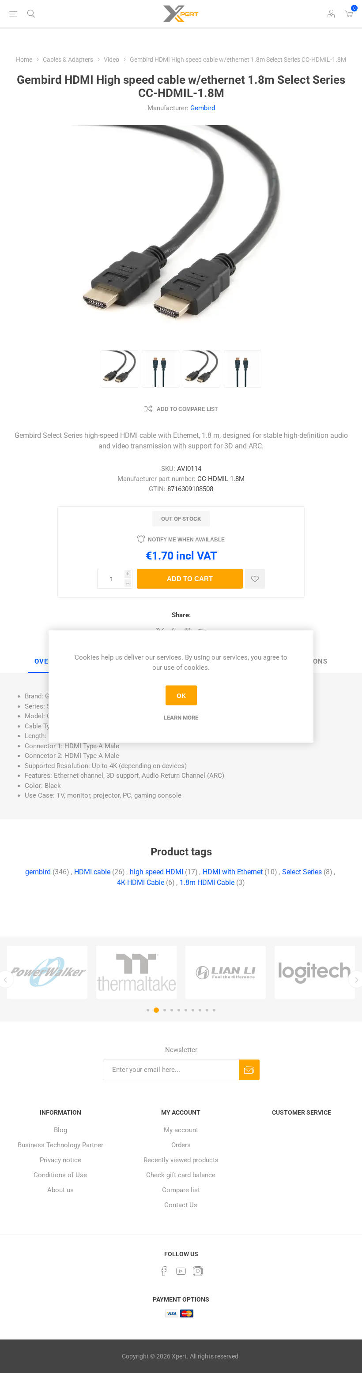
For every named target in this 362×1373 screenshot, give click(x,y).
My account (181, 1130)
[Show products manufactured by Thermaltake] (112, 972)
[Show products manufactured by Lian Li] (201, 972)
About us (60, 1190)
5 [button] (178, 1010)
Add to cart (190, 578)
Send (249, 1070)
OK (181, 695)
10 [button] (214, 1010)
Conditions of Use (60, 1175)
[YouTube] (181, 1271)
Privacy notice (60, 1160)
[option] (111, 972)
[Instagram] (198, 1271)
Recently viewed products (181, 1160)
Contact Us (180, 1205)
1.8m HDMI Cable (207, 882)
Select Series (302, 872)
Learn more (181, 717)
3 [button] (163, 1010)
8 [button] (200, 1010)
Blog (60, 1130)
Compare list (181, 1190)
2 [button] (155, 1010)
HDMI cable (92, 872)
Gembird (202, 108)
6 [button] (186, 1010)
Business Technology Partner (60, 1145)
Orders (181, 1145)
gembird (38, 872)
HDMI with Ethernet (233, 872)
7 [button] (193, 1010)
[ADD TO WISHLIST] (255, 579)
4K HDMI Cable (140, 882)
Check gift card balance (180, 1175)
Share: (181, 615)
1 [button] (148, 1010)
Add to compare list (187, 409)
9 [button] (207, 1010)
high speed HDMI (156, 872)
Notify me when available (186, 540)
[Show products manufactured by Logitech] (290, 972)
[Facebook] (164, 1271)
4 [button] (171, 1010)
